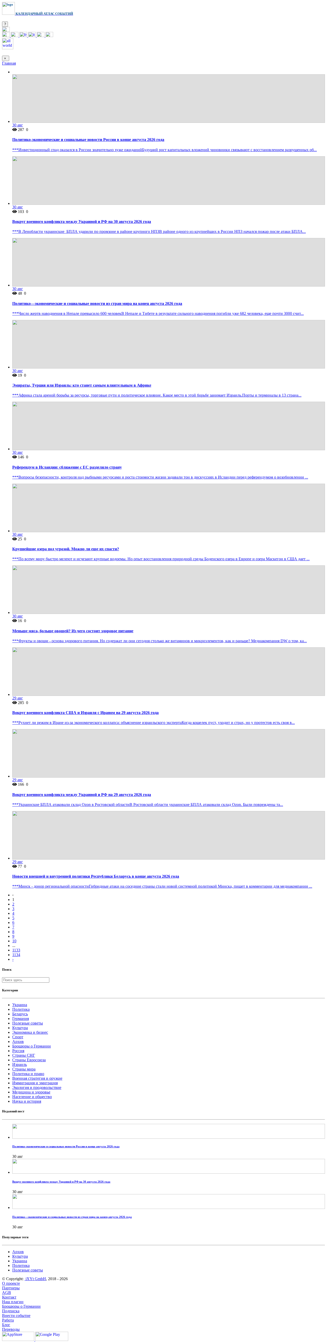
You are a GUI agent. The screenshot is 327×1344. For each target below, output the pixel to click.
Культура (20, 1028)
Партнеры (11, 1288)
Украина (19, 1005)
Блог (6, 1325)
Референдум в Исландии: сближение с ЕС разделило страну (67, 467)
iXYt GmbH (35, 1279)
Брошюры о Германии (31, 1046)
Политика (21, 1009)
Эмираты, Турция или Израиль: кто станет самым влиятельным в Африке (81, 385)
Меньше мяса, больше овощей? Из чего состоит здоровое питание (72, 631)
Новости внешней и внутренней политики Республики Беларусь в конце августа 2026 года (95, 876)
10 (14, 941)
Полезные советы (27, 1023)
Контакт (9, 1297)
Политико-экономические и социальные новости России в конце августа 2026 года (88, 139)
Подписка (10, 1311)
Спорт (17, 1037)
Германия (20, 1018)
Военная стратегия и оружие (37, 1078)
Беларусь (20, 1014)
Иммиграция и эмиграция (35, 1083)
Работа (8, 1320)
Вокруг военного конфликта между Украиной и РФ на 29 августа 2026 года (81, 794)
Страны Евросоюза (29, 1060)
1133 (16, 950)
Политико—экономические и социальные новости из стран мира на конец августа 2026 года (97, 303)
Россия (18, 1051)
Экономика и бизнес (30, 1032)
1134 (16, 955)
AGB (6, 1292)
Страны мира (24, 1069)
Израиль (19, 1064)
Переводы (11, 1329)
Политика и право (28, 1074)
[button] (6, 30)
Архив (18, 1041)
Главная (9, 63)
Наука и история (26, 1101)
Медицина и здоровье (31, 1092)
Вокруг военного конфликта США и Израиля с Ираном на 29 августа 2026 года (85, 712)
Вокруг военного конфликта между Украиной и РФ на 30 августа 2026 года (81, 221)
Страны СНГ (23, 1055)
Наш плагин (13, 1302)
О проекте (11, 1283)
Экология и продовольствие (36, 1087)
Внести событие (16, 1315)
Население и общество (32, 1097)
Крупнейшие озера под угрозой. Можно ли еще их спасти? (65, 549)
